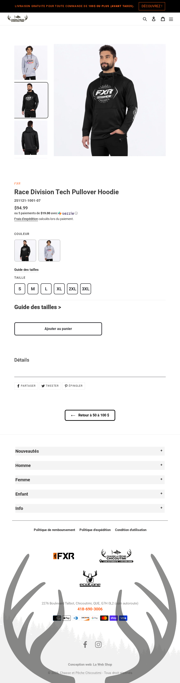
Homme (23, 465)
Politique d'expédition (95, 530)
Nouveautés (27, 451)
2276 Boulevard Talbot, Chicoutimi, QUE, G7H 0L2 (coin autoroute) (90, 603)
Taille (19, 277)
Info (19, 508)
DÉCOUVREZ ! (152, 6)
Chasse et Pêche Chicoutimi (80, 673)
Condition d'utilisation (130, 530)
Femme (22, 479)
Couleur (21, 234)
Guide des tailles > (37, 307)
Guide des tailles (26, 270)
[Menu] (171, 19)
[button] (46, 213)
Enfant (21, 494)
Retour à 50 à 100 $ (93, 415)
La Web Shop (102, 665)
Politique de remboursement (54, 530)
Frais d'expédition (26, 219)
